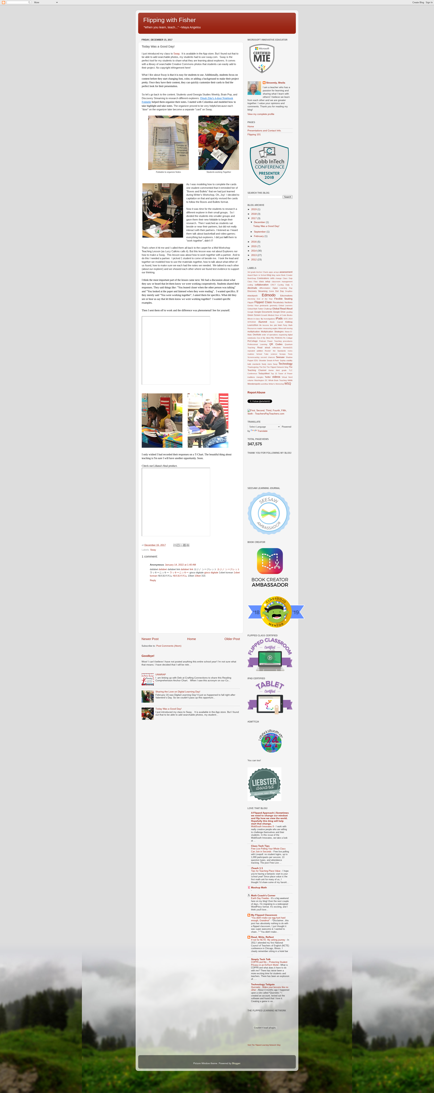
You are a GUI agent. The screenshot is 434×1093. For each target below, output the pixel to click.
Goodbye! (148, 655)
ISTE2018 (252, 322)
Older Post (232, 639)
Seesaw (280, 357)
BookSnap (252, 278)
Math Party (282, 325)
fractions (288, 302)
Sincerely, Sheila (275, 82)
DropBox (288, 291)
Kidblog (288, 322)
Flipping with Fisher (169, 19)
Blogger (236, 1063)
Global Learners (285, 305)
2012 (254, 259)
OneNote (257, 335)
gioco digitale (211, 572)
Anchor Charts (262, 272)
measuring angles (270, 328)
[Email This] (175, 545)
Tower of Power (285, 374)
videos (276, 376)
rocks (290, 351)
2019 (254, 209)
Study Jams (267, 364)
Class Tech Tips (260, 846)
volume (250, 380)
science (274, 354)
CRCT (273, 285)
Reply (153, 580)
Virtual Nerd (287, 377)
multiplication (254, 331)
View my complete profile (261, 114)
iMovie (250, 319)
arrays (276, 272)
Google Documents (263, 312)
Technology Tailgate (263, 984)
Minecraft (282, 328)
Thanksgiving (253, 367)
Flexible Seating (283, 299)
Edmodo (268, 295)
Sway (176, 53)
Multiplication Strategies (272, 331)
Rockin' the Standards (275, 351)
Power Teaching (274, 341)
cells (272, 278)
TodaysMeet (264, 373)
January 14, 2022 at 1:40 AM (180, 564)
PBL (272, 338)
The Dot (262, 367)
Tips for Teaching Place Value (266, 871)
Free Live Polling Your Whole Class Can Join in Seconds (268, 850)
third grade (281, 370)
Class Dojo (287, 278)
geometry (274, 305)
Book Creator (286, 275)
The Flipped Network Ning (277, 367)
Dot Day (279, 291)
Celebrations (263, 278)
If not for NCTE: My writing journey (268, 940)
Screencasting (253, 357)
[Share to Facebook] (184, 545)
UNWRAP (160, 674)
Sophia (282, 360)
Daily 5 (288, 285)
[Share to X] (181, 545)
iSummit (262, 322)
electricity (251, 299)
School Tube (262, 354)
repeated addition (255, 351)
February (259, 236)
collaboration (262, 284)
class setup (264, 281)
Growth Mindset (267, 315)
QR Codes (275, 344)
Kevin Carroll (276, 322)
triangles (260, 377)
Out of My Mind (263, 338)
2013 (254, 255)
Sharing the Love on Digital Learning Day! (177, 691)
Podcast (262, 341)
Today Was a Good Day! (168, 709)
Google (250, 312)
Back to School (259, 275)
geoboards (264, 305)
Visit (264, 1045)
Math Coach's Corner (263, 895)
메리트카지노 (180, 576)
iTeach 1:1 (257, 868)
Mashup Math (259, 887)
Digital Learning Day (283, 288)
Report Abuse (256, 392)
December (260, 222)
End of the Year (265, 299)
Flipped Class (263, 302)
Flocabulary (278, 302)
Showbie (262, 360)
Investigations (269, 319)
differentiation (264, 288)
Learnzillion (253, 325)
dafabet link (187, 569)
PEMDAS (278, 338)
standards (256, 364)
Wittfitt (290, 380)
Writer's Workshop (276, 384)
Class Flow (253, 282)
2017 (254, 218)
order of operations (270, 335)
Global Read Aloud (282, 308)
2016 (254, 241)
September (260, 231)
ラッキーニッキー (179, 572)
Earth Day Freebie (260, 898)
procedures (287, 341)
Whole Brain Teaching (277, 380)
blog (269, 275)
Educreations (286, 295)
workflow (264, 384)
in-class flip (258, 319)
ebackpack (253, 295)
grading (289, 312)
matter (259, 328)
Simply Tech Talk (261, 959)
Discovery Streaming (258, 291)
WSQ (287, 383)
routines (251, 354)
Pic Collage (287, 338)
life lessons (264, 325)
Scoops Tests (285, 354)
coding (250, 285)
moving (289, 328)
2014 (254, 250)
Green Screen (254, 315)
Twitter (268, 377)
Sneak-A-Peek (273, 360)
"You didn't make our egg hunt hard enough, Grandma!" (268, 919)
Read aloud (263, 347)
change (278, 278)
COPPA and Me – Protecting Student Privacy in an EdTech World (269, 963)
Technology (285, 363)
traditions (251, 377)
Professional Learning (257, 344)
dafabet (163, 569)
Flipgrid (250, 302)
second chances (268, 357)
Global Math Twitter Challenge (260, 309)
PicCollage (253, 341)
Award (250, 275)
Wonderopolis (254, 384)
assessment (286, 272)
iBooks (289, 315)
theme (271, 370)
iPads (279, 318)
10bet (198, 576)
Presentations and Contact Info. (264, 130)
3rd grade (252, 272)
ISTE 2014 (288, 319)
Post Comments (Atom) (168, 646)
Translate (263, 431)
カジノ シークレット (228, 569)
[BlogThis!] (178, 545)
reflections (276, 348)
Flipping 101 (254, 134)
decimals (252, 288)
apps (271, 272)
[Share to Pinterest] (188, 545)
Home (191, 639)
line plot (273, 325)
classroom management (282, 282)
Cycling (281, 285)
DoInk (271, 291)
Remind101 (287, 348)
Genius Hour (253, 305)
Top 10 (274, 374)
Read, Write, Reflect (262, 937)
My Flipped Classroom (264, 915)
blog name (276, 275)
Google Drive (279, 312)
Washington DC (261, 380)
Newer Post (150, 639)
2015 (254, 246)
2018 (254, 214)
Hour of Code (280, 315)
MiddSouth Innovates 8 (262, 826)
